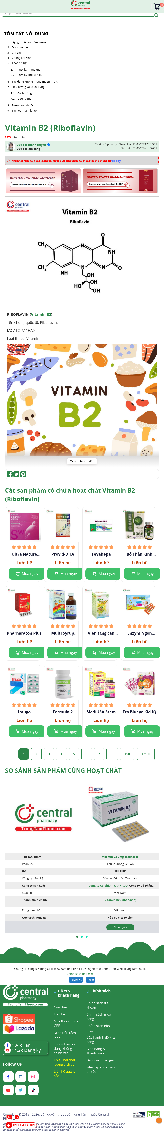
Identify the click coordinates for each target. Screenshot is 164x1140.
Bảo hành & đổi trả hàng (100, 1039)
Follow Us (12, 1064)
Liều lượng (24, 98)
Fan (21, 1045)
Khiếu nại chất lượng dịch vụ (64, 1062)
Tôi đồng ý (76, 980)
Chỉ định (17, 52)
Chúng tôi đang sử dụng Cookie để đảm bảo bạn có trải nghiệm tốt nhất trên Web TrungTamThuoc (80, 971)
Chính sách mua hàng (98, 1016)
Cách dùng (25, 93)
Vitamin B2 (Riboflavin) (120, 900)
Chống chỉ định (22, 58)
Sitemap (92, 1067)
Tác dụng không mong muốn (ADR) (35, 81)
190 (127, 754)
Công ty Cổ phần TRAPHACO (108, 885)
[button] (77, 937)
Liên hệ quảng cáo (64, 1073)
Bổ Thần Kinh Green (139, 554)
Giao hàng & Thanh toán (95, 1050)
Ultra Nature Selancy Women (24, 554)
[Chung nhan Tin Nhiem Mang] (139, 1115)
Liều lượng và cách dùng (28, 87)
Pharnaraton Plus (24, 633)
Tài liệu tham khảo (24, 110)
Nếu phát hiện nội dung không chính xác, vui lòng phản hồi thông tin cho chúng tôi (66, 161)
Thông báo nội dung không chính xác (64, 1048)
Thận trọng (19, 63)
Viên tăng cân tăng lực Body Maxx (101, 633)
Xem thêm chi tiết (82, 461)
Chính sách (100, 991)
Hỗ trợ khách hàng (68, 993)
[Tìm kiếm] (156, 15)
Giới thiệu (61, 1007)
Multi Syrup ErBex (62, 633)
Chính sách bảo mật (80, 974)
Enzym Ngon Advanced (139, 633)
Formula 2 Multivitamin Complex (63, 712)
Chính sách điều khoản (98, 1005)
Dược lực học (21, 47)
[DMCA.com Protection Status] (153, 1114)
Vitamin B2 (41, 314)
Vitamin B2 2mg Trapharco (120, 857)
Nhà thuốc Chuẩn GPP (67, 1023)
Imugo (24, 712)
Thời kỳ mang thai (29, 69)
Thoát (90, 980)
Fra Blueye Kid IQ (139, 712)
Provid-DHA (62, 554)
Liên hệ (59, 1014)
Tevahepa (101, 554)
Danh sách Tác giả (100, 1060)
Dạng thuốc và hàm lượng (29, 42)
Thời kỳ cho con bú (30, 75)
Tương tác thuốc (23, 105)
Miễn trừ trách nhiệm (65, 1034)
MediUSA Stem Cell (101, 712)
